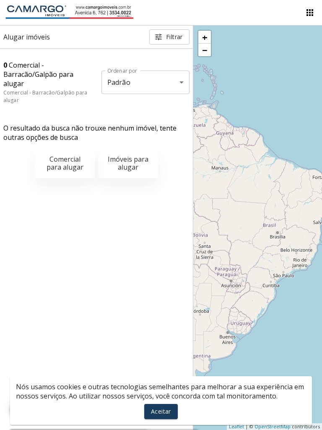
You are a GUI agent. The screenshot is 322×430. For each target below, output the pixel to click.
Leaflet (236, 426)
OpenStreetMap (272, 426)
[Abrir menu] (310, 13)
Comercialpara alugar (65, 163)
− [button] (205, 50)
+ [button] (205, 37)
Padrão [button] (118, 82)
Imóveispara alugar (128, 163)
